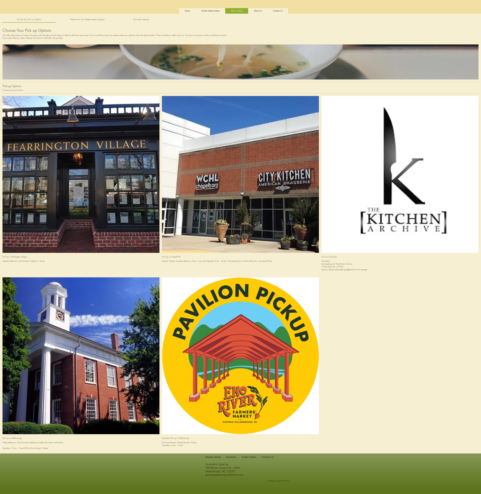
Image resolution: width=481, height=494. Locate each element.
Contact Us (267, 457)
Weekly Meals (213, 457)
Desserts (231, 457)
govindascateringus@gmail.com (224, 474)
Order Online (249, 457)
